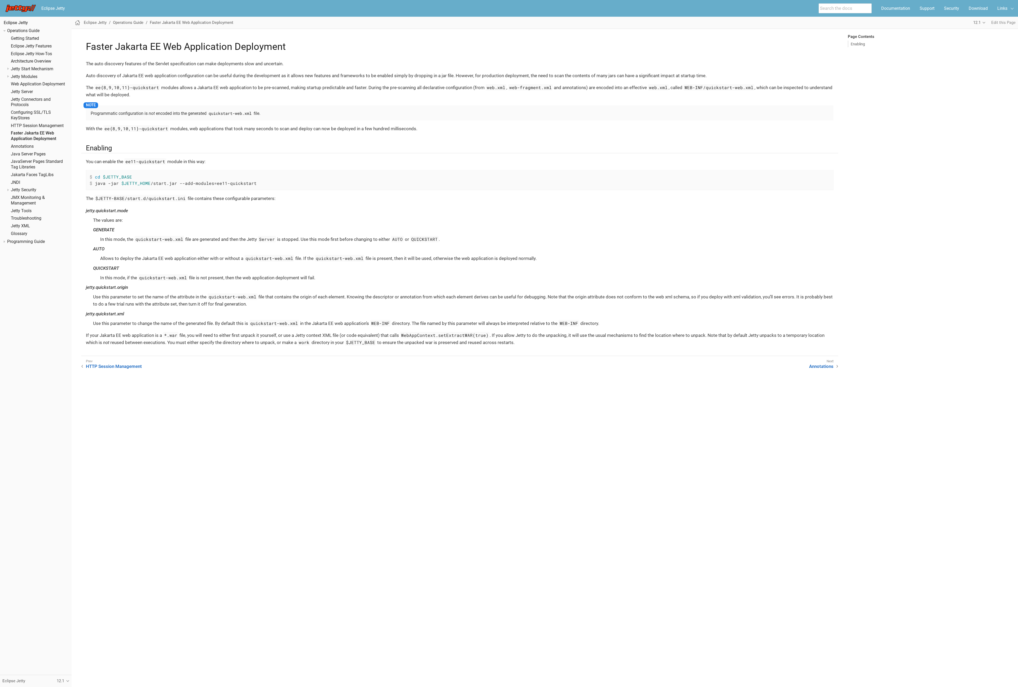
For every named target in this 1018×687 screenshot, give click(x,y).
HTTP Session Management (37, 125)
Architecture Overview (31, 61)
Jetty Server (22, 91)
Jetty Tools (21, 210)
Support (927, 8)
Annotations (22, 146)
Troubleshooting (26, 218)
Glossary (19, 233)
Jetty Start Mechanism (32, 69)
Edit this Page (1003, 22)
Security (951, 8)
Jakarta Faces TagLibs (32, 174)
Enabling (858, 44)
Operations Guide (23, 30)
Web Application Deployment (38, 84)
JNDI (15, 182)
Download (978, 8)
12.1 (977, 22)
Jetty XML (20, 226)
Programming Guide (26, 241)
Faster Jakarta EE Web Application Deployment (191, 22)
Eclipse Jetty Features (31, 46)
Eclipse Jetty (53, 8)
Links (1002, 8)
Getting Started (25, 38)
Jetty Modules (24, 76)
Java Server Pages (28, 154)
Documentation (895, 8)
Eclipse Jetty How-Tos (31, 53)
